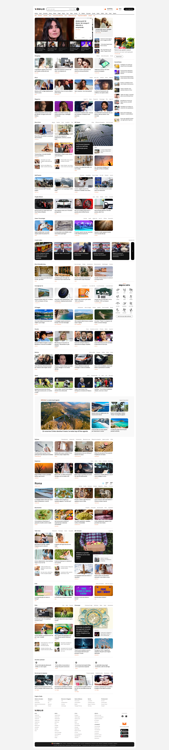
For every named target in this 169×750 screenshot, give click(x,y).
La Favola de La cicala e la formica (63, 597)
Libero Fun (96, 722)
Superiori (111, 329)
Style (62, 122)
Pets (36, 605)
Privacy (63, 745)
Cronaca (98, 352)
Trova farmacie (97, 729)
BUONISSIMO (110, 743)
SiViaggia (37, 307)
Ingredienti (110, 507)
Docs (66, 15)
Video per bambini (100, 583)
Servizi (89, 699)
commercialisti (104, 702)
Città (106, 13)
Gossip (75, 13)
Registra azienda (78, 730)
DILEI (97, 743)
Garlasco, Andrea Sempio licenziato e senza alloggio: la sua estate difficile (64, 367)
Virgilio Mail (37, 715)
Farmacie (90, 486)
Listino (106, 196)
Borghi (111, 307)
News (90, 99)
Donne (50, 13)
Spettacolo (57, 94)
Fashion (58, 122)
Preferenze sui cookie (74, 745)
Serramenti (97, 456)
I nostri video (38, 240)
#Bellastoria (98, 32)
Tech (67, 13)
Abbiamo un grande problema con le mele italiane (83, 554)
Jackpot (90, 15)
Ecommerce (106, 673)
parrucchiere (77, 700)
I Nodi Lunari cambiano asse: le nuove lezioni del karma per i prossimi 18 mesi (82, 651)
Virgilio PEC (37, 718)
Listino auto (77, 723)
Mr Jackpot (97, 720)
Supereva (37, 461)
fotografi (103, 705)
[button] (90, 38)
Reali (36, 94)
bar (48, 702)
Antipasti (87, 507)
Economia (45, 13)
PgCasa (37, 439)
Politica (103, 352)
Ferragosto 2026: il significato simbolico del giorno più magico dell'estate (103, 651)
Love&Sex (67, 122)
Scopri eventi (97, 727)
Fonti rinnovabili (109, 122)
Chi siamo (55, 745)
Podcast (71, 605)
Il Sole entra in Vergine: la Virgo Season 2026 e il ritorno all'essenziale (105, 634)
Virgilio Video (57, 720)
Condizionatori (38, 456)
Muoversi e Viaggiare (66, 699)
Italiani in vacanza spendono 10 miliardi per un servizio (105, 559)
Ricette (83, 13)
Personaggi (101, 99)
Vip (95, 94)
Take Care (37, 531)
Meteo (54, 13)
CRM (112, 673)
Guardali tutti (131, 240)
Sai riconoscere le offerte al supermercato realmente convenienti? (61, 523)
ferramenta (37, 700)
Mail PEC (45, 15)
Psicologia (60, 530)
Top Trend (77, 691)
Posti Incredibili (58, 324)
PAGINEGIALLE (69, 743)
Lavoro (111, 175)
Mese (101, 605)
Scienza (56, 235)
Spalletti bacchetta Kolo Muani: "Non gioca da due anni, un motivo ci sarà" (43, 391)
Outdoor (111, 264)
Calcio (88, 375)
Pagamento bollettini (82, 15)
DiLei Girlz (38, 122)
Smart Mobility (77, 725)
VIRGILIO (64, 743)
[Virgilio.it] (40, 9)
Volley (76, 392)
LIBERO (61, 743)
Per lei (111, 55)
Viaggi (59, 13)
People (91, 77)
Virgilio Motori (39, 197)
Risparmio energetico (96, 439)
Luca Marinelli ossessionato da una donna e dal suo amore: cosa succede (103, 114)
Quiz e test (110, 461)
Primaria (101, 329)
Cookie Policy (67, 745)
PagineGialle (77, 728)
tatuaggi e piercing (78, 705)
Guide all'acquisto (105, 55)
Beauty (53, 122)
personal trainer (104, 704)
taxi (62, 700)
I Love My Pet (92, 285)
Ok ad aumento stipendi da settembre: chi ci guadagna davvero (126, 72)
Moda (106, 77)
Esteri (107, 352)
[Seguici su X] (126, 716)
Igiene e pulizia (105, 439)
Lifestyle (102, 77)
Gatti (67, 605)
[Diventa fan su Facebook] (122, 716)
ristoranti (49, 704)
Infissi (111, 439)
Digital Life (95, 218)
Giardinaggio (105, 264)
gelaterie (49, 700)
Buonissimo (38, 507)
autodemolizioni (64, 702)
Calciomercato (94, 375)
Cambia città (37, 486)
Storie (111, 352)
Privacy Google (62, 11)
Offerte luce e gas (72, 15)
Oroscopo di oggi (88, 605)
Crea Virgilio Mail (129, 9)
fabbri (36, 705)
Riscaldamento (64, 439)
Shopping (76, 715)
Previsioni (111, 486)
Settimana (96, 605)
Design (83, 264)
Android (85, 218)
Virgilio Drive (37, 720)
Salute (98, 13)
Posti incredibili (105, 307)
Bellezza (36, 72)
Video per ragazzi (109, 583)
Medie (106, 329)
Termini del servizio (56, 11)
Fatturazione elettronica (58, 15)
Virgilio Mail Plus (38, 716)
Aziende (95, 486)
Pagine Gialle (38, 696)
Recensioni (110, 218)
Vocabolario (97, 733)
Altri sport (111, 375)
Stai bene (36, 547)
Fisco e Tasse (95, 175)
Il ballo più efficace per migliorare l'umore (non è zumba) (46, 568)
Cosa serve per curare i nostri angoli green (123, 52)
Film (107, 99)
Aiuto (36, 730)
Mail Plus (40, 15)
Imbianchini (71, 439)
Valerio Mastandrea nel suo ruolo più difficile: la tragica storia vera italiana (43, 114)
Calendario (37, 727)
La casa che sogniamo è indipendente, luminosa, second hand (63, 137)
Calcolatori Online (98, 736)
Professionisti (104, 699)
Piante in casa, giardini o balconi (122, 50)
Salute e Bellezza (78, 699)
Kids (36, 583)
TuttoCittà (76, 737)
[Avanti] (132, 251)
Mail (36, 15)
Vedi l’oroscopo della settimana (124, 316)
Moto (97, 196)
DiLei (36, 77)
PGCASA (82, 743)
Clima (93, 122)
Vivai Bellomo (117, 53)
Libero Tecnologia (40, 218)
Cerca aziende (97, 726)
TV (79, 13)
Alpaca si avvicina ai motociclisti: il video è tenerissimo (118, 255)
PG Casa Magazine (78, 734)
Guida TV (86, 99)
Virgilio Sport (57, 716)
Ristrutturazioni (97, 264)
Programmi (95, 99)
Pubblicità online (99, 673)
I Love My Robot (109, 285)
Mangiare (50, 699)
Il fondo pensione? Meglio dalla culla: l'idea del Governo (83, 23)
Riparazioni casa (86, 439)
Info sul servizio (50, 11)
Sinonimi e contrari (94, 329)
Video (71, 13)
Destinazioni (80, 307)
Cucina (36, 524)
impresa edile (37, 702)
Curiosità (111, 196)
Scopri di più (119, 56)
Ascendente (110, 605)
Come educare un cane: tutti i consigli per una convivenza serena (47, 644)
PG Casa (76, 732)
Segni (105, 605)
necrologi (89, 705)
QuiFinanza (38, 175)
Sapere (114, 13)
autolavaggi (63, 705)
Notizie (36, 13)
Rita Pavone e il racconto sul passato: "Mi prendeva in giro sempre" (62, 344)
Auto (94, 196)
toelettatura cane (91, 702)
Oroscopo (88, 13)
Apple (90, 218)
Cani (63, 605)
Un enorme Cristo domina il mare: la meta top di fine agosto (65, 431)
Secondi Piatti (77, 524)
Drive (50, 15)
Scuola (93, 13)
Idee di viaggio (88, 307)
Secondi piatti (100, 507)
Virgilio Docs (37, 722)
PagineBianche (77, 735)
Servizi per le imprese (41, 673)
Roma (38, 483)
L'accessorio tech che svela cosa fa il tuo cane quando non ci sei (66, 650)
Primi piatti (93, 507)
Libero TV (56, 735)
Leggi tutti (110, 530)
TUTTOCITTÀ (93, 743)
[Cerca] (77, 9)
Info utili (37, 192)
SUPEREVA (115, 743)
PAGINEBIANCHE (88, 743)
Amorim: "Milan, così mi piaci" (62, 253)
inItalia (102, 13)
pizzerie (49, 705)
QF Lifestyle (78, 531)
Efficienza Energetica (100, 122)
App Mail (36, 728)
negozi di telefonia (91, 704)
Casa (36, 281)
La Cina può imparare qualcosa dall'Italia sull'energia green (83, 146)
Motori (63, 13)
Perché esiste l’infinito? (100, 597)
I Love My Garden (100, 285)
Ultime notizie (92, 352)
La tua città (97, 731)
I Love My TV (84, 285)
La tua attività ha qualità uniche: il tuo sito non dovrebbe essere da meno (83, 688)
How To (100, 218)
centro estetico (77, 702)
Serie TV (111, 99)
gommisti (63, 704)
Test (72, 122)
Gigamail (36, 723)
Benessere (54, 530)
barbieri (76, 704)
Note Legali (60, 745)
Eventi (85, 486)
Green (77, 150)
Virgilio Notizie (57, 715)
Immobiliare (88, 175)
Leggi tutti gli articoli (123, 400)
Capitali (98, 307)
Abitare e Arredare (39, 699)
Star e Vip (96, 77)
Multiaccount (37, 725)
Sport (40, 13)
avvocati (102, 700)
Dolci (106, 507)
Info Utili (101, 175)
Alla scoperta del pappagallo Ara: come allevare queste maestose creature (63, 637)
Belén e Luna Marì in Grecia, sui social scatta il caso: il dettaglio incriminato (62, 114)
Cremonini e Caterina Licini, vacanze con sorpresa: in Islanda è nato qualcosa (84, 114)
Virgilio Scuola (77, 718)
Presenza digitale (90, 673)
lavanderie (90, 700)
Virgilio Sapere (77, 716)
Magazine (37, 99)
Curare (36, 564)
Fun (94, 15)
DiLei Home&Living (40, 264)
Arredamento (90, 264)
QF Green (77, 122)
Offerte (97, 55)
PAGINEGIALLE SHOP (76, 743)
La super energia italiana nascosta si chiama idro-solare (105, 151)
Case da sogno (77, 264)
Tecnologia (57, 72)
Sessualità (71, 530)
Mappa (105, 486)
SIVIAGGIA (101, 743)
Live (106, 375)
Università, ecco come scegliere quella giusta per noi (46, 161)
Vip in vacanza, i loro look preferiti (83, 91)
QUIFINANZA (105, 743)
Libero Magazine (58, 734)
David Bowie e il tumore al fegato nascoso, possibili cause (126, 102)
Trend (110, 13)
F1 (99, 375)
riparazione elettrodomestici (40, 704)
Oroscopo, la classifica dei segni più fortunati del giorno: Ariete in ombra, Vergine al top (83, 630)
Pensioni (77, 27)
